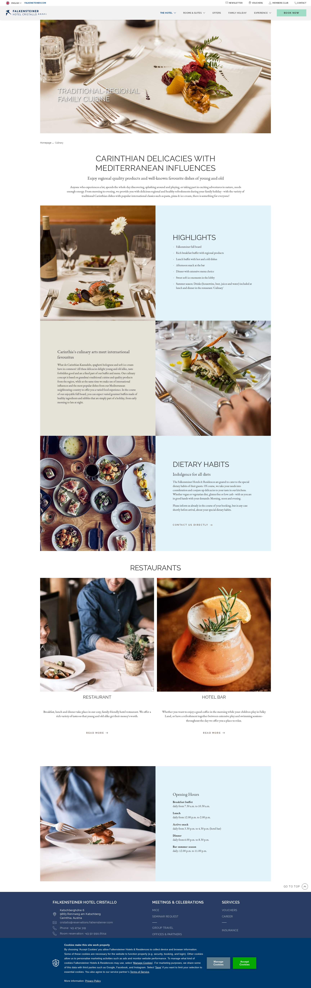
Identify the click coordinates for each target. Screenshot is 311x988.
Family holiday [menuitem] (237, 13)
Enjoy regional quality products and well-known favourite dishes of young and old (155, 178)
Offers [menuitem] (216, 13)
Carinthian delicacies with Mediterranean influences (155, 163)
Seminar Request (165, 916)
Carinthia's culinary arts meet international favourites (93, 354)
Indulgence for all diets (192, 474)
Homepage (45, 143)
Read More (95, 732)
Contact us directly (191, 524)
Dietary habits (201, 464)
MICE (155, 910)
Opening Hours (186, 794)
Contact (301, 3)
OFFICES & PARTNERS (167, 934)
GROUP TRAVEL (162, 927)
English (15, 3)
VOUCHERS (229, 910)
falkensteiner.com (35, 3)
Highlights (194, 237)
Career (227, 916)
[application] (155, 963)
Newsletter (235, 3)
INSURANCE (230, 930)
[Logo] (27, 13)
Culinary (59, 143)
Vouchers (257, 3)
